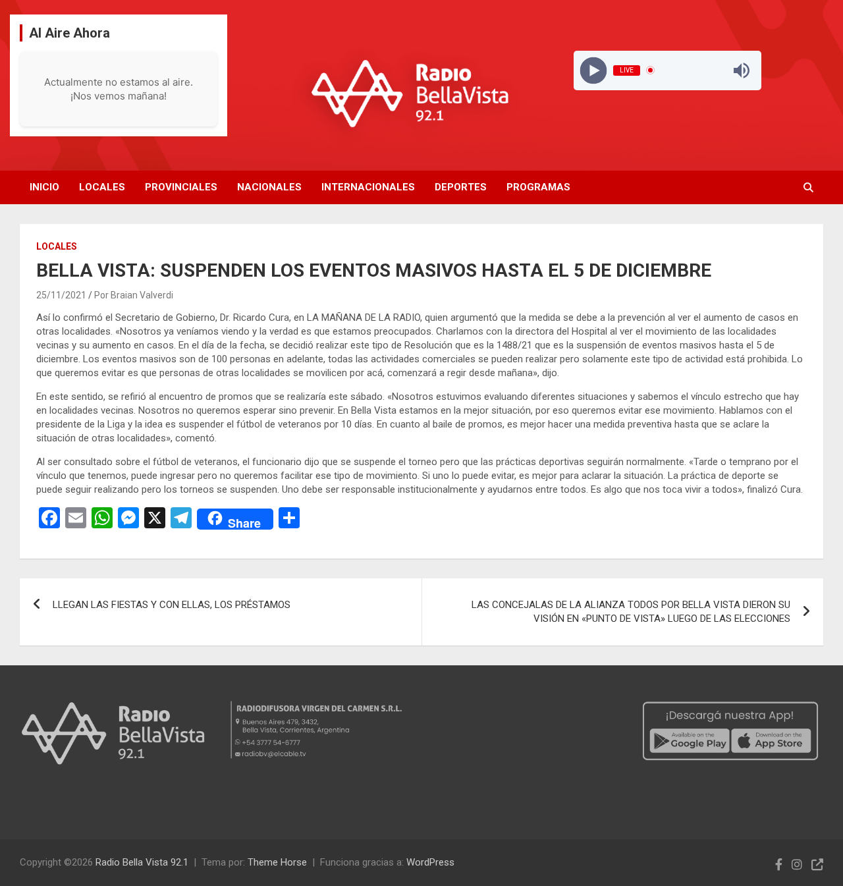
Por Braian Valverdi (133, 295)
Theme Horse (277, 862)
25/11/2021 (61, 295)
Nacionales (269, 187)
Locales (102, 187)
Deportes (461, 187)
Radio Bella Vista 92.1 (141, 862)
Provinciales (181, 187)
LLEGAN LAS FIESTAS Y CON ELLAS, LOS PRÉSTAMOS (171, 605)
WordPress (430, 862)
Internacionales (368, 187)
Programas (538, 187)
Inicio (44, 187)
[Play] (593, 70)
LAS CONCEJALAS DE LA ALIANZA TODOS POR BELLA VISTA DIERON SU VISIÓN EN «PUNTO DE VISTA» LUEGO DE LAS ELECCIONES (631, 611)
